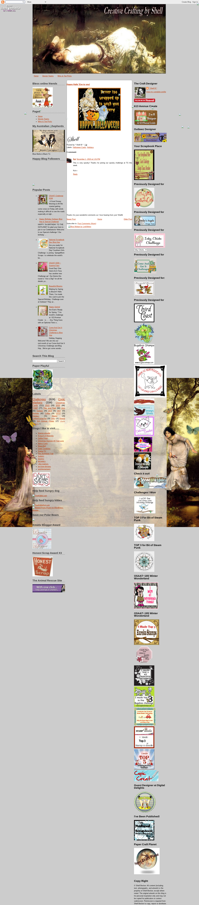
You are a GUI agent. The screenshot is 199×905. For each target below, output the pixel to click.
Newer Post (71, 219)
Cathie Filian (43, 438)
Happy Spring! (54, 307)
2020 (58, 405)
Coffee (47, 413)
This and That (49, 408)
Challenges (39, 399)
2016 (63, 408)
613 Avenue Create (45, 421)
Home (36, 76)
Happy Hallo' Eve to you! (78, 84)
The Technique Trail (45, 454)
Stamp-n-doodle (44, 433)
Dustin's (41, 459)
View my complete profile (156, 92)
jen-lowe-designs (44, 467)
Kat (74, 159)
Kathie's (41, 456)
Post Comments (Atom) (87, 224)
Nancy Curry (43, 444)
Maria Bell (42, 446)
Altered (62, 419)
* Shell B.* (153, 88)
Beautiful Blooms (55, 286)
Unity (53, 419)
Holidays (35, 416)
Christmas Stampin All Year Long (51, 441)
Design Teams (48, 76)
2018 (50, 411)
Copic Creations (44, 449)
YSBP (35, 408)
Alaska (54, 416)
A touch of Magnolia (45, 436)
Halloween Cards (79, 147)
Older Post (128, 219)
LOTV (58, 413)
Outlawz (40, 411)
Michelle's (42, 461)
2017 (59, 411)
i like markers (43, 464)
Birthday (35, 413)
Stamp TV (42, 451)
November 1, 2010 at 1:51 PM (88, 159)
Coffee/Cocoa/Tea (39, 419)
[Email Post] (85, 145)
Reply (75, 174)
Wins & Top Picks (65, 76)
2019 (47, 405)
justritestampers (44, 469)
